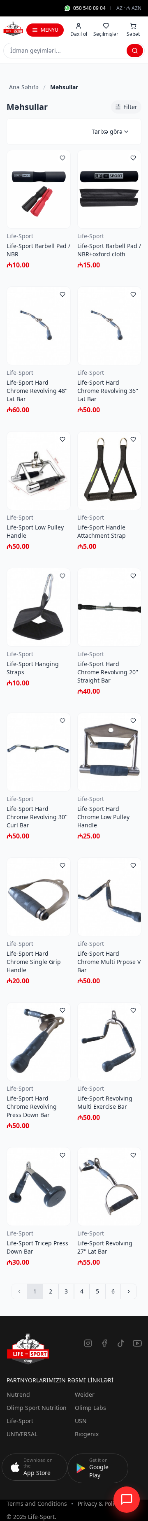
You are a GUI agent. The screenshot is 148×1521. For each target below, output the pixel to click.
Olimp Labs (90, 1408)
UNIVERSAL (22, 1434)
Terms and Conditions (37, 1503)
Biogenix (87, 1434)
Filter (130, 107)
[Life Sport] (13, 28)
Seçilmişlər (105, 33)
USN (81, 1421)
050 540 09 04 (89, 8)
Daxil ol (78, 33)
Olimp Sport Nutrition (37, 1408)
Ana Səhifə (24, 87)
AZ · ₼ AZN (128, 8)
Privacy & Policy (99, 1503)
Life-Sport (20, 1421)
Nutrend (18, 1394)
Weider (85, 1394)
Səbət (133, 33)
